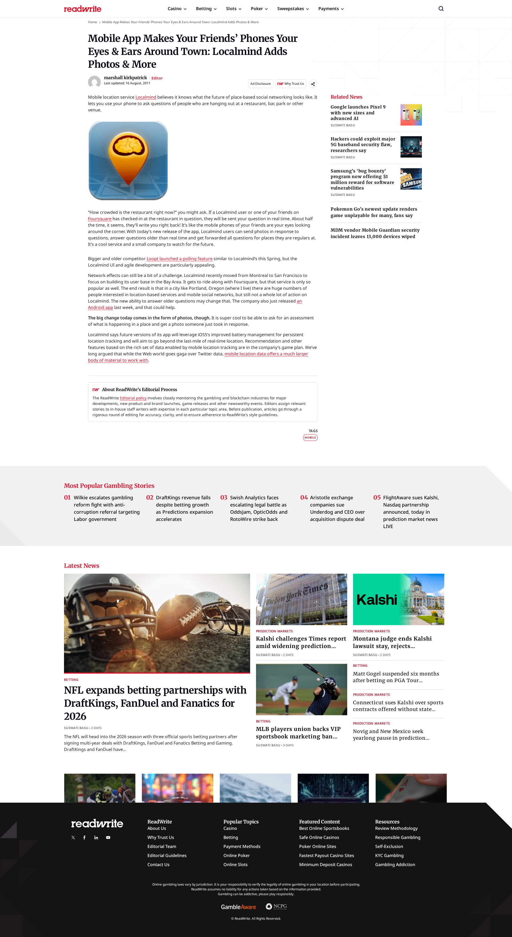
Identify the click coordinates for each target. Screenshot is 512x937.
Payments (328, 8)
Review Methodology (396, 828)
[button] (441, 8)
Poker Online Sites (317, 846)
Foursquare (99, 219)
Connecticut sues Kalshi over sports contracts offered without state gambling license (398, 709)
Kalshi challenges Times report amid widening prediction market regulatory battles (301, 646)
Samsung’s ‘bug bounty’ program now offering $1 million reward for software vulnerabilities (362, 179)
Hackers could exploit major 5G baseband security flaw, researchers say (363, 144)
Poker (257, 8)
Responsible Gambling (398, 837)
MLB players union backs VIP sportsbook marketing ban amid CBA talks (298, 736)
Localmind (145, 97)
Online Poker (236, 855)
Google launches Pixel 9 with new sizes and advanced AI (358, 112)
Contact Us (158, 864)
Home (92, 22)
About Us (156, 828)
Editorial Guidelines (167, 855)
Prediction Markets (274, 631)
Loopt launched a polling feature (180, 259)
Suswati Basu (76, 728)
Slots (231, 8)
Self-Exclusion (389, 846)
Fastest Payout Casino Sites (326, 855)
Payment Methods (242, 846)
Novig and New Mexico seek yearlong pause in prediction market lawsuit (389, 738)
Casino (175, 8)
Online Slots (235, 864)
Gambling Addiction (395, 864)
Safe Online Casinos (319, 837)
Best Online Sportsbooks (324, 828)
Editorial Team (161, 846)
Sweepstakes (290, 8)
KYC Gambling (389, 855)
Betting (204, 8)
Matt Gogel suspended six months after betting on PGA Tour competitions (396, 680)
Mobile (310, 437)
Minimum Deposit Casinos (325, 864)
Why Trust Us (160, 837)
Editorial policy (133, 397)
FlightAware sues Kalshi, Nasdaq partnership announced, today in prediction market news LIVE (411, 511)
